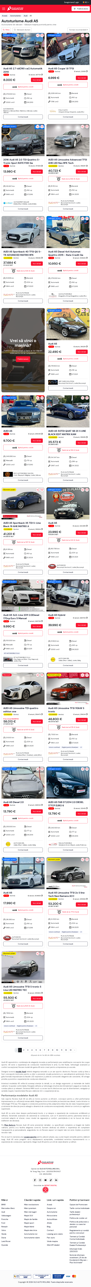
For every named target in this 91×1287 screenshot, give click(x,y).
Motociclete (52, 1215)
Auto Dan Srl (64, 658)
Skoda (3, 1234)
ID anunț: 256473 (34, 714)
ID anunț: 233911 (80, 71)
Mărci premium (30, 1208)
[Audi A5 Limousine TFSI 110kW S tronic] (67, 688)
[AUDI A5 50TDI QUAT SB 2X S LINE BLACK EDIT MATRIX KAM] (67, 411)
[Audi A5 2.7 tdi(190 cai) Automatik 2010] (23, 49)
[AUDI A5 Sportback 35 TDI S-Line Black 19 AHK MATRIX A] (23, 503)
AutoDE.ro (61, 565)
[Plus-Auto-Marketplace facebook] (34, 1180)
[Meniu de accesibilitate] (45, 1190)
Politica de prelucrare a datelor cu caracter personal (79, 1224)
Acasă (4, 16)
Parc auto (51, 1238)
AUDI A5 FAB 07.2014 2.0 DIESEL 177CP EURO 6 (66, 804)
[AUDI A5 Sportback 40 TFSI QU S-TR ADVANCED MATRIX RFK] (23, 232)
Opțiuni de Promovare (78, 1204)
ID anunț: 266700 (79, 618)
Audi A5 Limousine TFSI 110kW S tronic (66, 710)
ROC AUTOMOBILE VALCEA (23, 473)
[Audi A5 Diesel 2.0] (23, 782)
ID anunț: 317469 (35, 166)
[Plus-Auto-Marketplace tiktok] (50, 1180)
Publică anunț (23, 359)
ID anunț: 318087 (80, 166)
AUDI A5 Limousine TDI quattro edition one (20, 710)
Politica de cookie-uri (78, 1218)
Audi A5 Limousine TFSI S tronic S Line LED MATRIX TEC (22, 988)
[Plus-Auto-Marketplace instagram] (40, 1180)
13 (70, 1050)
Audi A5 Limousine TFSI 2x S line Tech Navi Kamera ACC (66, 894)
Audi (25, 16)
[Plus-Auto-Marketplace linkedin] (56, 1180)
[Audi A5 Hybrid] (67, 595)
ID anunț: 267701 (35, 75)
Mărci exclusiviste (31, 1204)
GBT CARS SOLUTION (66, 381)
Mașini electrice (30, 1230)
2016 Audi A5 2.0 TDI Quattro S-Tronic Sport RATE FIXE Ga (21, 161)
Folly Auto (63, 110)
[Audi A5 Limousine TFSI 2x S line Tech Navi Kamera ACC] (67, 873)
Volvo (3, 1230)
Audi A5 (52, 343)
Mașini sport (29, 1223)
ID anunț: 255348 (34, 434)
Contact (50, 1230)
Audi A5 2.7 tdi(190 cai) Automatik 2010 (22, 70)
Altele (49, 1223)
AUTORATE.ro (8, 109)
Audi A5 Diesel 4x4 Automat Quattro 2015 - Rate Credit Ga (65, 253)
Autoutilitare (52, 1219)
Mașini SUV (28, 1215)
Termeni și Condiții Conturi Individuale (77, 1237)
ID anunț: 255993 (79, 899)
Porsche (4, 1219)
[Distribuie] (38, 35)
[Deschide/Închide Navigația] (4, 9)
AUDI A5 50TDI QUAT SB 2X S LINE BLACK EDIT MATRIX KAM (67, 432)
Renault (4, 1226)
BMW (3, 1204)
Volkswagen (6, 1215)
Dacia (3, 1238)
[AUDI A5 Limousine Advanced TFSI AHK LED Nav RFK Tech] (67, 140)
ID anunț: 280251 (80, 347)
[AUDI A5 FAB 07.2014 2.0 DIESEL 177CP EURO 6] (67, 782)
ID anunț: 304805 (34, 896)
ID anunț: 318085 (79, 437)
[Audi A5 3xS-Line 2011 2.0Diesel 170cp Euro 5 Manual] (23, 595)
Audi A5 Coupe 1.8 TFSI (61, 68)
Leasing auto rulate (55, 1234)
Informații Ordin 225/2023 (76, 1250)
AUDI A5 (7, 430)
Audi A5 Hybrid (56, 615)
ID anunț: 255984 (34, 993)
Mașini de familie (30, 1219)
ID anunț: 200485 (79, 526)
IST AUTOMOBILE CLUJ (22, 657)
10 (57, 1050)
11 (61, 1050)
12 (66, 1050)
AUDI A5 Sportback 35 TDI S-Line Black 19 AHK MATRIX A (22, 524)
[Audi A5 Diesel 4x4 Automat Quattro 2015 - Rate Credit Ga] (67, 232)
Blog (48, 1226)
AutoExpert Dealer (21, 202)
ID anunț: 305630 (79, 258)
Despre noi (51, 1208)
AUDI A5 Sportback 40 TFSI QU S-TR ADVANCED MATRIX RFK (22, 253)
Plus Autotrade (67, 201)
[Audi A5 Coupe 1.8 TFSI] (67, 49)
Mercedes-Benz (8, 1208)
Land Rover (6, 1241)
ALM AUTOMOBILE (65, 294)
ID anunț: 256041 (79, 714)
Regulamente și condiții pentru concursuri (79, 1231)
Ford (3, 1223)
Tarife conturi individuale (79, 1208)
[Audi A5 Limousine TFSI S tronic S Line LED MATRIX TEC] (23, 967)
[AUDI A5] (23, 411)
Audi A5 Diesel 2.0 (13, 802)
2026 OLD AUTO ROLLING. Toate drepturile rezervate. (51, 1282)
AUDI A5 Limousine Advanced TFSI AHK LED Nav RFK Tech (67, 161)
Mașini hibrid (29, 1226)
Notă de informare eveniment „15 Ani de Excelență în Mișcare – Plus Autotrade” (79, 1259)
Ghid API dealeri (53, 1245)
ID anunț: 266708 (34, 621)
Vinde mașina (52, 1241)
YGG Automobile (65, 843)
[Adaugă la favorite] (42, 35)
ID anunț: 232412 (80, 808)
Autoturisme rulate (32, 1238)
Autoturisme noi (30, 1234)
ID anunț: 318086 (35, 258)
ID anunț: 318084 (34, 529)
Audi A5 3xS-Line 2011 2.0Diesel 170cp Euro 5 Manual (21, 616)
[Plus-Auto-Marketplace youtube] (45, 1180)
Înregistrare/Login (71, 2)
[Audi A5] (67, 324)
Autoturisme (15, 16)
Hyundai (4, 1245)
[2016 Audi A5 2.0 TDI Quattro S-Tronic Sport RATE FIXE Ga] (23, 140)
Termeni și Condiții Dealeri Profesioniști (78, 1244)
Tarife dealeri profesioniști (75, 1213)
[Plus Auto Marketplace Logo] (15, 9)
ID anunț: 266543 (34, 805)
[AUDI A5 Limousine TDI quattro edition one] (23, 688)
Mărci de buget (30, 1212)
